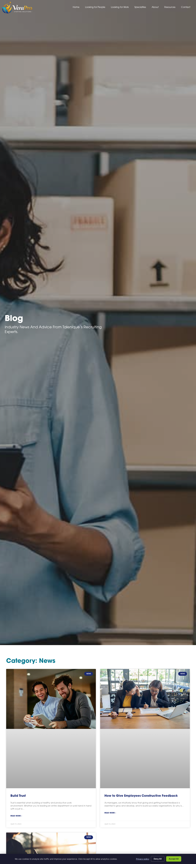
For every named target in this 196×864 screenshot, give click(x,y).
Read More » (16, 816)
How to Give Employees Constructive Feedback (141, 795)
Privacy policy (142, 859)
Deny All (158, 859)
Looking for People (95, 7)
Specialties (140, 7)
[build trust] (51, 728)
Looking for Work (120, 7)
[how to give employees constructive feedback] (145, 728)
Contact (185, 7)
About (155, 7)
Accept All (174, 859)
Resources (169, 7)
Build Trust (18, 795)
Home (76, 7)
